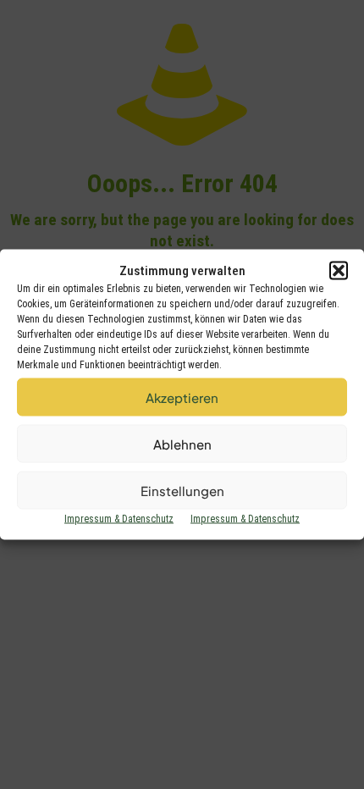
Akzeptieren (182, 397)
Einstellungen (182, 490)
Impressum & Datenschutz (119, 519)
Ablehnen (182, 443)
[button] (338, 270)
